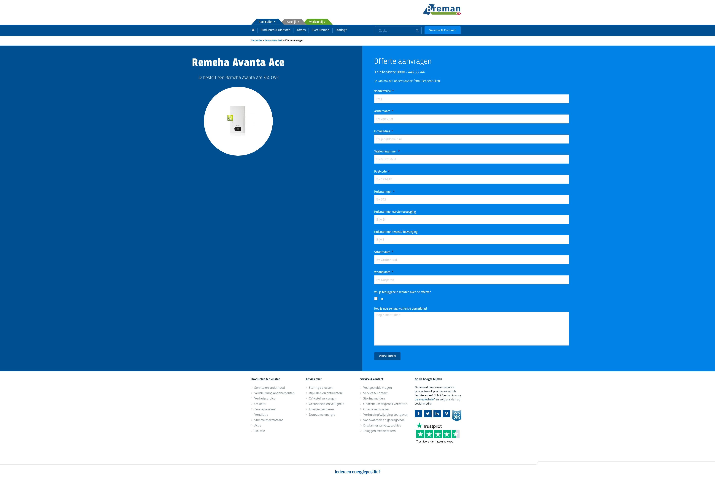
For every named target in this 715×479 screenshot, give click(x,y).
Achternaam (383, 111)
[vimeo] (446, 413)
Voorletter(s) (384, 91)
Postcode (382, 172)
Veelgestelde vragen (377, 388)
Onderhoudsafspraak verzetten (385, 404)
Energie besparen (321, 409)
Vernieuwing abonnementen (274, 393)
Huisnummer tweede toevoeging (396, 232)
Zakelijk (292, 22)
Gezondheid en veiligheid (326, 404)
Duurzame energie (322, 415)
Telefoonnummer (387, 151)
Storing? (341, 30)
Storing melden (374, 398)
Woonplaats (383, 272)
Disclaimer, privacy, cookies (382, 425)
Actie (257, 425)
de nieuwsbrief (425, 399)
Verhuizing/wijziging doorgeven (385, 415)
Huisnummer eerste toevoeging (395, 212)
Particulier (266, 22)
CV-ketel (260, 404)
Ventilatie (261, 415)
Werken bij (316, 22)
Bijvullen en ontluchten (325, 393)
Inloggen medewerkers (379, 431)
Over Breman (321, 30)
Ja (382, 298)
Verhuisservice (264, 398)
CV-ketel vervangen (322, 398)
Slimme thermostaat (268, 420)
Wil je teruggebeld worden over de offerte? (402, 292)
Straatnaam (383, 252)
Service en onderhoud (269, 388)
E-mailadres (383, 131)
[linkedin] (437, 413)
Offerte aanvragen (376, 409)
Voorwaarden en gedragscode (384, 420)
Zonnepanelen (264, 409)
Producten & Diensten (275, 30)
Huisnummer (384, 192)
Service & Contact (442, 30)
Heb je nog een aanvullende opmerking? (400, 309)
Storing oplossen (321, 388)
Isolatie (259, 431)
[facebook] (418, 413)
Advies (301, 30)
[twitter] (428, 413)
